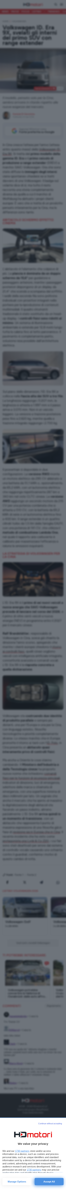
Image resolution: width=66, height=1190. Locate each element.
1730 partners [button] (22, 1151)
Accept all (49, 1181)
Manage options (17, 1181)
